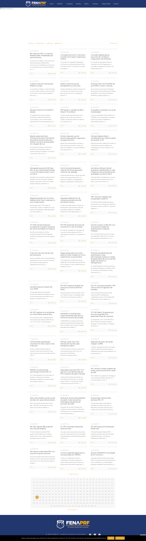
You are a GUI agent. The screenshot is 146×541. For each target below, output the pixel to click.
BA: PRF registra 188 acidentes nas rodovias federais (41, 428)
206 (106, 500)
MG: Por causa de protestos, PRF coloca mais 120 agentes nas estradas (103, 287)
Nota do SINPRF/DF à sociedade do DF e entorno (103, 454)
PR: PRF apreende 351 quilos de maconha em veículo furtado (72, 226)
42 (81, 482)
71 (90, 485)
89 (65, 488)
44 (87, 482)
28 (37, 482)
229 (96, 503)
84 (49, 488)
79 (34, 488)
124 (93, 491)
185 (40, 500)
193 (65, 500)
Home (51, 4)
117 (71, 491)
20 (93, 479)
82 (43, 488)
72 (93, 485)
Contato (115, 4)
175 (90, 497)
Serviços (95, 4)
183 (34, 500)
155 (109, 494)
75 (102, 485)
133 (40, 494)
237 (57, 506)
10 (62, 479)
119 (78, 491)
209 (34, 503)
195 (71, 500)
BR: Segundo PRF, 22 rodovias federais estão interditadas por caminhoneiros (41, 55)
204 (99, 500)
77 (109, 485)
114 (62, 491)
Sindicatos (70, 4)
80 (37, 488)
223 (78, 503)
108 (43, 491)
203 (96, 500)
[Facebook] (90, 535)
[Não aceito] (144, 538)
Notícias (78, 4)
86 (56, 488)
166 (62, 497)
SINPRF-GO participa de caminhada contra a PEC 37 (40, 371)
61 (58, 485)
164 (56, 497)
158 (37, 497)
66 (74, 485)
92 (74, 488)
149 (90, 494)
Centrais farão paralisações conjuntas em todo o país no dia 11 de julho (42, 344)
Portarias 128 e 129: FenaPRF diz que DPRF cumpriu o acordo (103, 85)
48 (99, 482)
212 (43, 503)
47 (96, 482)
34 (56, 482)
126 (99, 491)
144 (75, 494)
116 (68, 491)
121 (84, 491)
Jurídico (86, 4)
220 (68, 503)
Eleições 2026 (106, 4)
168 (68, 497)
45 (90, 482)
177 (96, 497)
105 (34, 491)
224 (81, 503)
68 (81, 485)
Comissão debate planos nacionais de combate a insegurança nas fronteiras (101, 57)
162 (49, 497)
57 (46, 485)
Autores (59, 43)
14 (74, 479)
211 (40, 503)
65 (71, 485)
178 (100, 497)
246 (85, 506)
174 (87, 497)
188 (49, 500)
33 (52, 482)
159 (40, 497)
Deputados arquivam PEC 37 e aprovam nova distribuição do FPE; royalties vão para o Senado (72, 372)
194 (68, 500)
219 (65, 503)
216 (56, 503)
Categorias (40, 43)
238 (60, 506)
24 (106, 479)
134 (43, 494)
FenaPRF (59, 4)
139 (59, 494)
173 (84, 497)
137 (53, 494)
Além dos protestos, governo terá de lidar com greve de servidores (42, 399)
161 (46, 497)
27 (34, 482)
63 (65, 485)
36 (62, 482)
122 (87, 491)
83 (46, 488)
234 (112, 503)
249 (95, 506)
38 (68, 482)
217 (59, 503)
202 (93, 500)
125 (96, 491)
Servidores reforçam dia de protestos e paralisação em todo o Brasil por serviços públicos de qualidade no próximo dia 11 (103, 171)
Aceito (111, 538)
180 (106, 497)
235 (51, 506)
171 (78, 497)
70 (87, 485)
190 (56, 500)
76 (106, 485)
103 (109, 488)
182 (112, 497)
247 (89, 506)
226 (87, 503)
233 (109, 503)
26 (112, 479)
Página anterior (73, 474)
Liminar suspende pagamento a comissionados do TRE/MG (72, 454)
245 (82, 506)
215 (53, 503)
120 (81, 491)
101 (103, 488)
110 (49, 491)
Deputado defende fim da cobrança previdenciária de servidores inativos (70, 200)
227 (90, 503)
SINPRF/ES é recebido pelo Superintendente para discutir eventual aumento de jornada (71, 316)
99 (96, 488)
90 (68, 488)
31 (46, 482)
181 (109, 497)
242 (73, 506)
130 (112, 491)
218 (62, 503)
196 (75, 500)
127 (103, 491)
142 (68, 494)
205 (103, 500)
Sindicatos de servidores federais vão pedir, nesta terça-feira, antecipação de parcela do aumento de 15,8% (72, 401)
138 (56, 494)
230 (99, 503)
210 (37, 503)
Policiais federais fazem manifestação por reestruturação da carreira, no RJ (103, 138)
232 (106, 503)
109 (46, 491)
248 (92, 506)
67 (77, 485)
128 (106, 491)
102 (106, 488)
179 (103, 497)
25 (109, 479)
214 (50, 503)
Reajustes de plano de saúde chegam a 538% (102, 343)
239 (64, 506)
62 (62, 485)
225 (84, 503)
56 (43, 485)
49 (102, 482)
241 (70, 506)
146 (81, 494)
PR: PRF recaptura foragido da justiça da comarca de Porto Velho (71, 287)
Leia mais (53, 73)
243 (76, 506)
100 (99, 488)
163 (53, 497)
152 (99, 494)
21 (96, 479)
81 (40, 488)
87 (59, 488)
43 (84, 482)
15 (77, 479)
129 (109, 491)
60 (56, 485)
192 (62, 500)
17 (84, 479)
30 (43, 482)
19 (90, 479)
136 (49, 494)
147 (84, 494)
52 (112, 482)
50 (106, 482)
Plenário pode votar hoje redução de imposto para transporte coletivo (70, 344)
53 (34, 485)
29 (40, 482)
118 (74, 491)
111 (52, 491)
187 (46, 500)
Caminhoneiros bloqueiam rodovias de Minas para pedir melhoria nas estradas (71, 170)
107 (40, 491)
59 (52, 485)
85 (52, 488)
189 (53, 500)
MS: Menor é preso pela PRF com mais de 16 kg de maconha (42, 452)
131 (34, 494)
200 (87, 500)
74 (99, 485)
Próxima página (72, 509)
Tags (50, 43)
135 (46, 494)
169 (71, 497)
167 (65, 497)
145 (78, 494)
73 (96, 485)
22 (99, 479)
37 (65, 482)
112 (56, 491)
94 (81, 488)
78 (112, 485)
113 (59, 491)
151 (96, 494)
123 (90, 491)
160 (43, 497)
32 (49, 482)
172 (81, 497)
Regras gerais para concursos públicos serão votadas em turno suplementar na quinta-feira (72, 255)
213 (46, 503)
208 (112, 500)
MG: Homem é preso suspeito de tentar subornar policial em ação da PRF (103, 370)
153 (103, 494)
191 (59, 500)
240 (67, 506)
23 (102, 479)
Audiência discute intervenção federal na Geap (41, 85)
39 (71, 482)
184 (37, 500)
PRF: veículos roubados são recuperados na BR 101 (101, 198)
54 (37, 485)
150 (93, 494)
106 (37, 491)
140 (62, 494)
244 (79, 506)
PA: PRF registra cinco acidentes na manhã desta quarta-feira (42, 313)
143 (71, 494)
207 (109, 500)
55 (40, 485)
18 (87, 479)
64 (68, 485)
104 (112, 488)
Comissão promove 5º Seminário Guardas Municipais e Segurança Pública (72, 57)
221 (71, 503)
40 (74, 482)
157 (34, 497)
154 (106, 494)
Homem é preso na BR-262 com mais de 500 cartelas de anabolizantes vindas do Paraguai (103, 228)
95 (84, 488)
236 (54, 506)
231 (103, 503)
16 (80, 479)
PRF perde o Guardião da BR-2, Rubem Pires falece (72, 111)
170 (75, 497)
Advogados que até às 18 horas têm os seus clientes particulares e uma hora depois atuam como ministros (42, 171)
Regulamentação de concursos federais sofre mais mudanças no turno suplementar (42, 200)
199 (84, 500)
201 (90, 500)
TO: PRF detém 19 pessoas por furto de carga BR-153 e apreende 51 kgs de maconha (102, 314)
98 (93, 488)
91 (71, 488)
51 (109, 482)
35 (59, 482)
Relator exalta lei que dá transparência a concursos (70, 85)
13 (71, 479)
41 (77, 482)
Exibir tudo (114, 43)
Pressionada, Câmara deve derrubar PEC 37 (101, 399)
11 (65, 479)
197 (78, 500)
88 (62, 488)
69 (84, 485)
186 (43, 500)
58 (49, 485)
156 (112, 494)
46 (93, 482)
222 (75, 503)
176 (93, 497)
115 (65, 491)
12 (68, 479)
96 (87, 488)
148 (87, 494)
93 (77, 488)
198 (81, 500)
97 (90, 488)
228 (93, 503)
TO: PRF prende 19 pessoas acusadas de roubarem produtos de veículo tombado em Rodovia (42, 227)
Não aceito (120, 538)
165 (59, 497)
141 (65, 494)
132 (37, 494)
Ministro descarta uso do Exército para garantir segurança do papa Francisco (72, 138)
